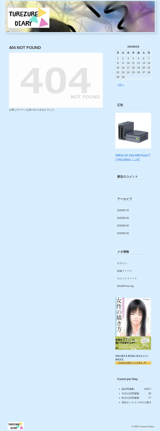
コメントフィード (127, 278)
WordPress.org (125, 286)
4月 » (121, 85)
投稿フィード (124, 271)
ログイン (122, 263)
